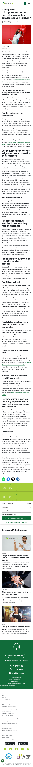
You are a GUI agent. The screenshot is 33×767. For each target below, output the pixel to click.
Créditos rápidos (6, 721)
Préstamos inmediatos (7, 725)
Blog (3, 695)
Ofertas (4, 693)
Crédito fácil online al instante (9, 730)
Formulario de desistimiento (9, 706)
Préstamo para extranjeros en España (11, 718)
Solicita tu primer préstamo (16, 518)
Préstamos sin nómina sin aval (9, 732)
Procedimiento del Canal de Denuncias (11, 709)
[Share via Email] (18, 479)
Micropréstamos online (7, 735)
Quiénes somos (6, 699)
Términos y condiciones (8, 713)
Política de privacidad (7, 715)
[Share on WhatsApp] (3, 479)
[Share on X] (13, 479)
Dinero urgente (5, 737)
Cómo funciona (5, 691)
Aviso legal (4, 701)
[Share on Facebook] (8, 479)
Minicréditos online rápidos (9, 740)
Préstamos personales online (9, 723)
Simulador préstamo (7, 728)
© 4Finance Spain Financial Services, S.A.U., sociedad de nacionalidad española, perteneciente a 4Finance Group (16, 763)
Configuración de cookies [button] (7, 685)
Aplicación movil (6, 704)
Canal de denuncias (7, 708)
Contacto (4, 697)
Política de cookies (6, 711)
